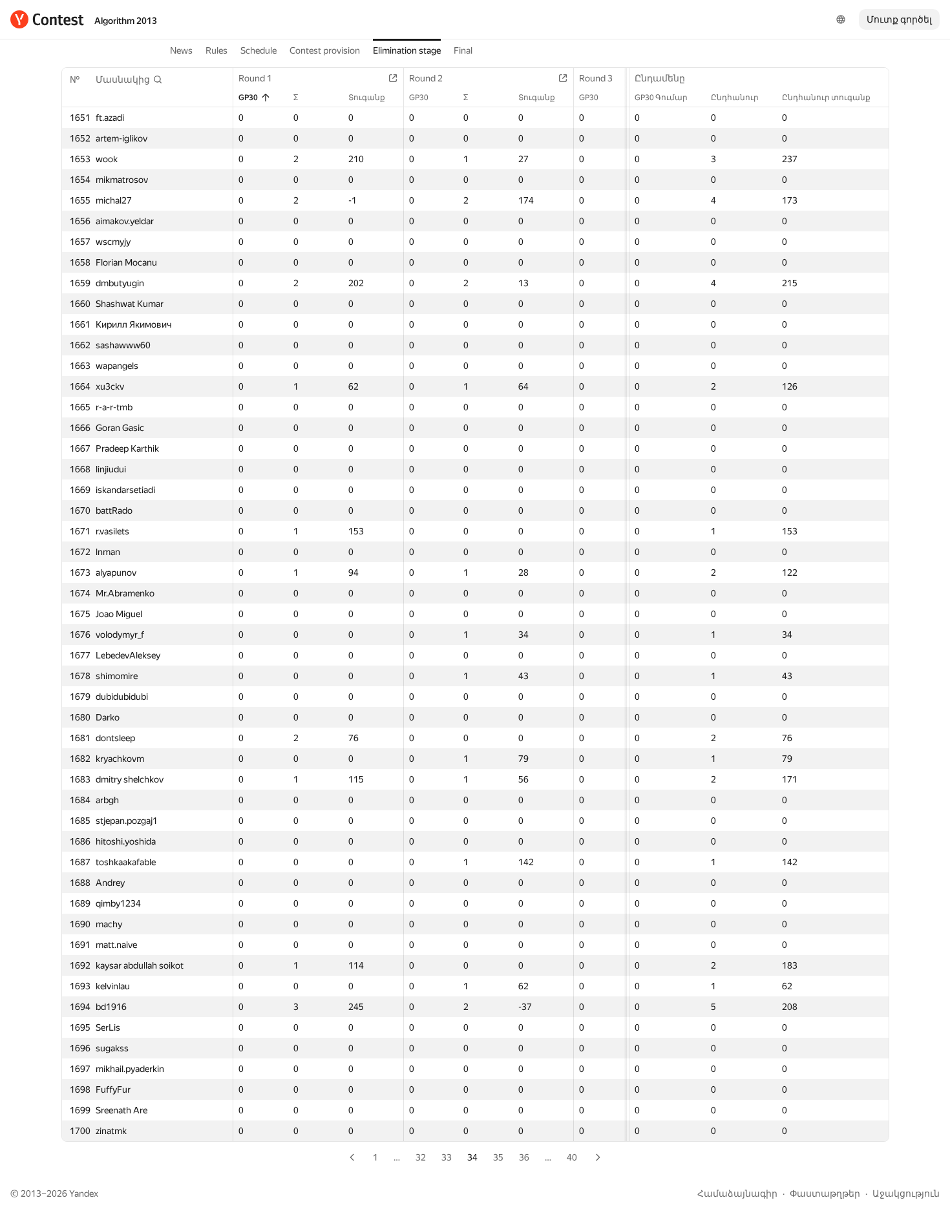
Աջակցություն (906, 1193)
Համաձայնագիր (737, 1193)
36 (524, 1157)
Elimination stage (407, 50)
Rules (216, 50)
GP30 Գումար (661, 97)
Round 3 (596, 78)
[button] (129, 79)
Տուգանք (366, 97)
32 (421, 1157)
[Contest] (47, 19)
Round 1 (255, 78)
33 (446, 1157)
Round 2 (426, 78)
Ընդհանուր (735, 97)
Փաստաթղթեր (825, 1193)
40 (572, 1157)
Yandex (83, 1193)
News (181, 50)
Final (463, 50)
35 (498, 1157)
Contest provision (325, 50)
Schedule (258, 50)
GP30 (248, 97)
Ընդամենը (660, 78)
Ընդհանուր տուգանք (826, 97)
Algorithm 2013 (125, 21)
